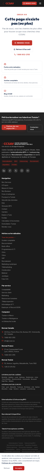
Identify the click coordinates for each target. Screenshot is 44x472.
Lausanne (23, 389)
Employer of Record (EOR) (11, 307)
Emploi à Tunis (7, 215)
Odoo (4, 255)
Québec (11, 377)
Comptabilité (6, 289)
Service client (6, 292)
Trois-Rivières (6, 379)
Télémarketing (7, 267)
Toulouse (20, 387)
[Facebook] (10, 171)
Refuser (7, 468)
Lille (33, 387)
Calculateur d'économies (10, 221)
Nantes (37, 387)
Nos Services (6, 182)
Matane (11, 381)
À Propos (5, 185)
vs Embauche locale (9, 321)
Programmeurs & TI (8, 249)
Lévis (36, 377)
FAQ (3, 203)
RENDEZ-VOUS (23, 43)
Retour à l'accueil (23, 49)
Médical (4, 273)
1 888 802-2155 (23, 54)
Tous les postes (8, 237)
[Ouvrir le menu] (40, 3)
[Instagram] (22, 171)
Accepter (18, 468)
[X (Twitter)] (16, 171)
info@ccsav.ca (9, 341)
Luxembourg (31, 389)
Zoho (3, 252)
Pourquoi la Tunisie (8, 197)
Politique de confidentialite (12, 463)
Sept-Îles (5, 381)
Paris (3, 387)
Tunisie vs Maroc (8, 315)
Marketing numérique (9, 264)
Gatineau (22, 377)
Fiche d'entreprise (8, 194)
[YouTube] (28, 171)
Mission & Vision (7, 188)
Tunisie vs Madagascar (10, 318)
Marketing (5, 295)
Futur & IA (5, 279)
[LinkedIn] (4, 171)
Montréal (4, 377)
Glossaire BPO (7, 206)
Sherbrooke (29, 377)
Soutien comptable (8, 240)
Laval (16, 377)
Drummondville (16, 379)
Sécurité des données (9, 200)
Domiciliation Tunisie (9, 224)
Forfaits (14, 164)
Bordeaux (27, 387)
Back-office (6, 246)
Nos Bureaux (6, 191)
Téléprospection (7, 301)
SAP (3, 258)
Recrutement (6, 261)
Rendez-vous (6, 227)
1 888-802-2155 (9, 337)
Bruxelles (5, 389)
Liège (10, 389)
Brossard (34, 379)
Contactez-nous (34, 128)
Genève (16, 389)
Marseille (13, 387)
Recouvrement (7, 243)
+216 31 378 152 (9, 367)
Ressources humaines (9, 298)
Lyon (7, 387)
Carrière (4, 212)
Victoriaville (26, 379)
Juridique (5, 276)
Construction (6, 270)
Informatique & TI (8, 304)
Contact (4, 209)
